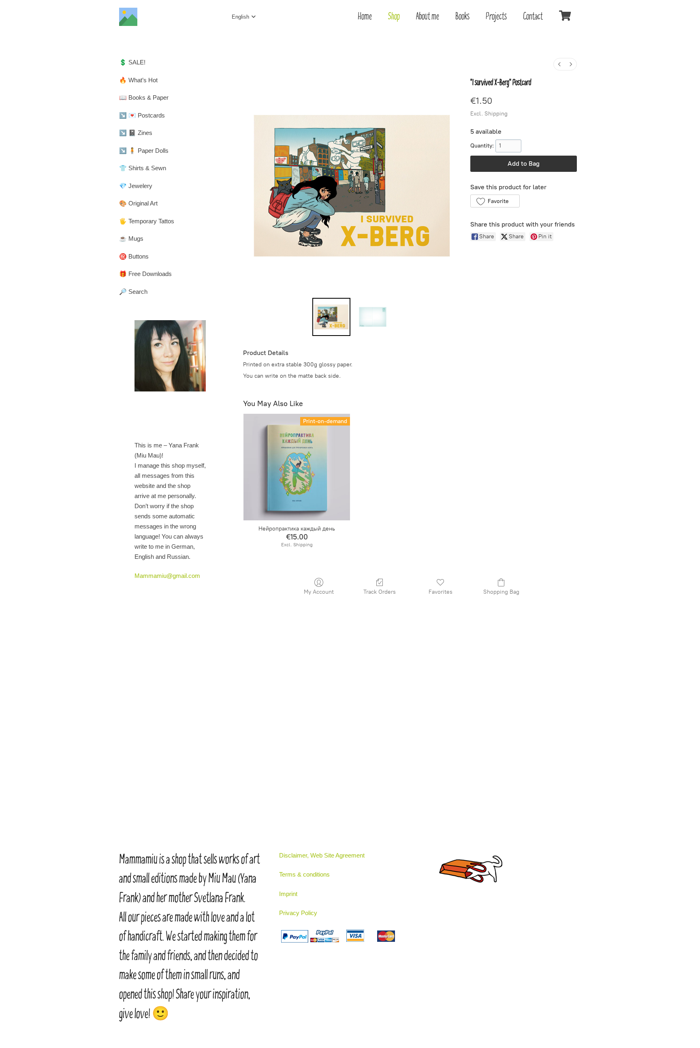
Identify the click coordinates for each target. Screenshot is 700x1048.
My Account (319, 591)
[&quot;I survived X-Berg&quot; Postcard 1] (373, 317)
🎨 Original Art (138, 203)
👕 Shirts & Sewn (142, 168)
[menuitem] (559, 64)
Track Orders (379, 591)
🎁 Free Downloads (145, 273)
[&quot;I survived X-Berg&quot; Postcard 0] (331, 317)
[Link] (128, 17)
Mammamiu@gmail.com (167, 575)
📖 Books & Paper (144, 97)
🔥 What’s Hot (138, 80)
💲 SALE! (132, 62)
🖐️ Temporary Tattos (146, 221)
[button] (494, 201)
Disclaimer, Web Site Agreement (322, 855)
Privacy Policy (298, 912)
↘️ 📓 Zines (135, 132)
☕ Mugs (131, 238)
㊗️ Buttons (134, 256)
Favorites (440, 591)
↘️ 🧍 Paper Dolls (144, 150)
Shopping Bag (501, 591)
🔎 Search (133, 291)
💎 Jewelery (135, 185)
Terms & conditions (304, 874)
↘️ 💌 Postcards (142, 115)
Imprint (288, 893)
